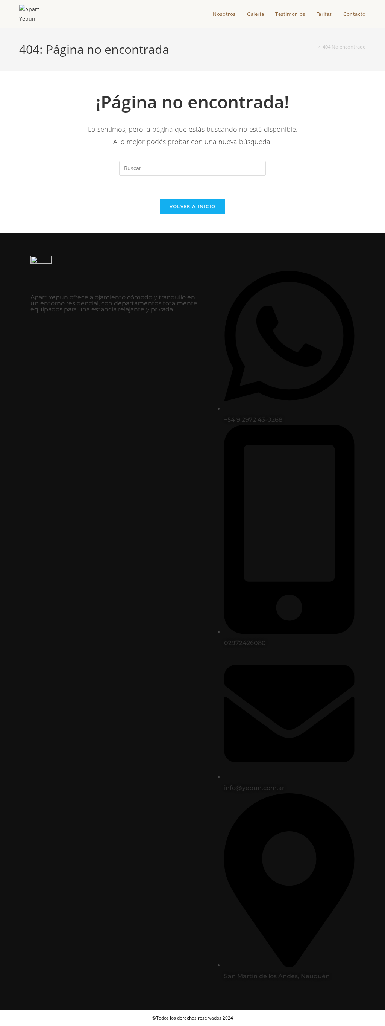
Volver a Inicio (193, 206)
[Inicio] (313, 46)
